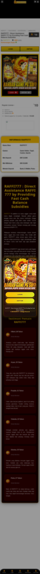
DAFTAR (20, 300)
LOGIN (20, 294)
